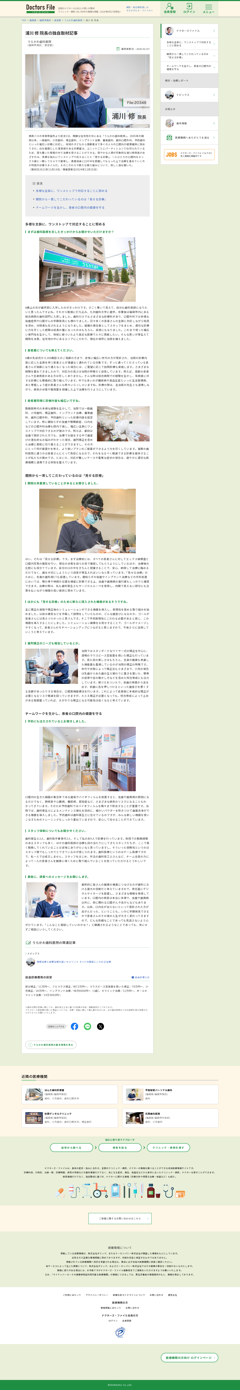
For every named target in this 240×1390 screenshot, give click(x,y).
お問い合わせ (156, 1294)
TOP (24, 20)
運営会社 (172, 1294)
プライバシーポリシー (97, 1294)
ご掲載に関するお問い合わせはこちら (120, 1218)
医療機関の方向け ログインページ (189, 1357)
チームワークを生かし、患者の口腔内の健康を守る (70, 207)
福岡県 (33, 20)
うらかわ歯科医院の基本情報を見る (53, 1044)
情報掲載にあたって (111, 1307)
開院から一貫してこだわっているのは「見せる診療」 (72, 199)
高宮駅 (57, 20)
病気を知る (120, 1147)
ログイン (113, 1320)
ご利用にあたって (72, 1294)
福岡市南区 (45, 20)
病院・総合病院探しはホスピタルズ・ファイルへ (139, 9)
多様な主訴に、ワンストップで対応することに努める (72, 191)
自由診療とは (142, 977)
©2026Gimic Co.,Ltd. (120, 1384)
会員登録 (126, 1320)
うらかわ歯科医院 (73, 20)
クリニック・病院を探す (168, 1147)
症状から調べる (71, 1147)
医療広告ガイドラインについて (129, 1294)
